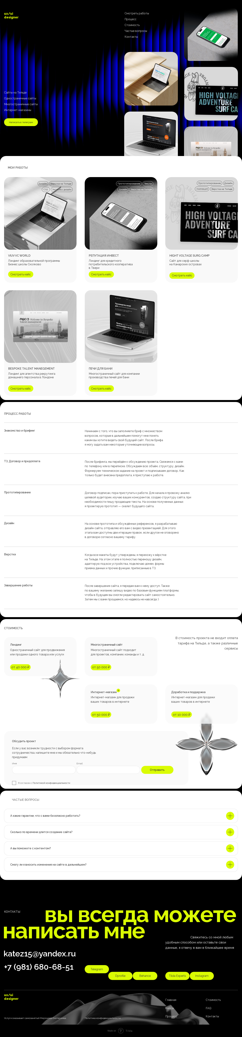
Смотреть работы (137, 13)
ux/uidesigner (11, 15)
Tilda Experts (177, 976)
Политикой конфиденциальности (51, 782)
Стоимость (132, 25)
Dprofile (120, 976)
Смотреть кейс (101, 388)
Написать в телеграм (21, 122)
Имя (14, 763)
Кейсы (169, 1008)
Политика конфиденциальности (103, 1018)
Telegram (97, 969)
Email (80, 763)
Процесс (130, 19)
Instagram (202, 976)
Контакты (131, 36)
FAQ (208, 1008)
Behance (145, 976)
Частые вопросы (136, 31)
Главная (170, 1000)
